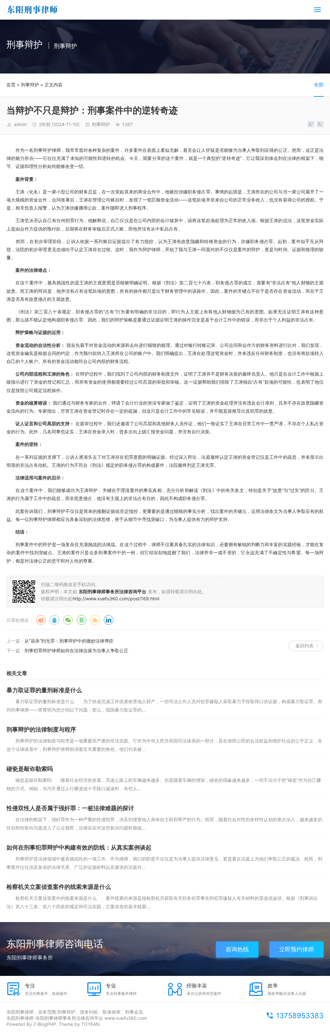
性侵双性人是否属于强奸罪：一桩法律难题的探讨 (70, 808)
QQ (54, 620)
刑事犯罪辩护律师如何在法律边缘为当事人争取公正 (76, 650)
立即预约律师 (296, 949)
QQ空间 (95, 620)
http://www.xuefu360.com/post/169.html (116, 598)
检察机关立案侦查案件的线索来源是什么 (58, 886)
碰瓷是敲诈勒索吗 (29, 768)
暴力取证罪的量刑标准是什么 (44, 690)
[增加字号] (310, 124)
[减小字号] (320, 124)
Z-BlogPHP (44, 1024)
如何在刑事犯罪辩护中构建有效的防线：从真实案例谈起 (78, 847)
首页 (10, 84)
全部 (319, 85)
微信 (68, 620)
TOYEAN (90, 1024)
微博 (41, 620)
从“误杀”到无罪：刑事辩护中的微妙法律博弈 (68, 641)
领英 (108, 620)
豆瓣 (81, 620)
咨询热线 (237, 949)
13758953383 (300, 1015)
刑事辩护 (30, 84)
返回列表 (305, 645)
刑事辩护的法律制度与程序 (41, 729)
